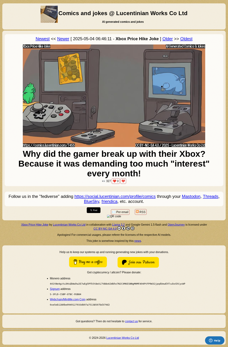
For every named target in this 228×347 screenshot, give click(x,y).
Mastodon (191, 196)
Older (167, 38)
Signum (55, 288)
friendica (109, 201)
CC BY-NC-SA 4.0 (105, 228)
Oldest (186, 38)
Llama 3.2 (118, 224)
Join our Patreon (141, 262)
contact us (131, 321)
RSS (142, 212)
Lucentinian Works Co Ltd (69, 224)
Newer (63, 38)
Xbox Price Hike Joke (34, 224)
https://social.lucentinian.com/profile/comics (115, 196)
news (137, 240)
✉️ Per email (120, 212)
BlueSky (91, 201)
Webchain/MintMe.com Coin (68, 299)
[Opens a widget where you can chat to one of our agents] (214, 340)
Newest (43, 38)
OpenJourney (176, 224)
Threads (210, 196)
